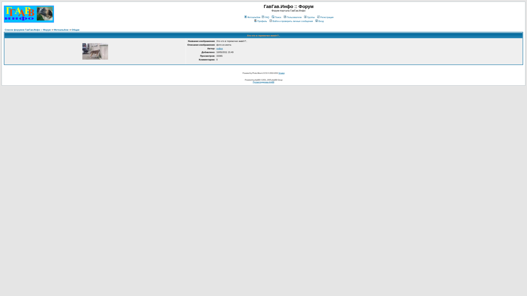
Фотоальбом (253, 17)
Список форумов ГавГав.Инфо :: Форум (28, 30)
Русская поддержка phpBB (263, 82)
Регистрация (326, 17)
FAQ (267, 17)
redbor (219, 48)
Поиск (278, 17)
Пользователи (294, 17)
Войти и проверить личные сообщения (293, 21)
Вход (321, 21)
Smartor (281, 73)
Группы (311, 17)
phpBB (257, 80)
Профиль (262, 21)
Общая (75, 30)
